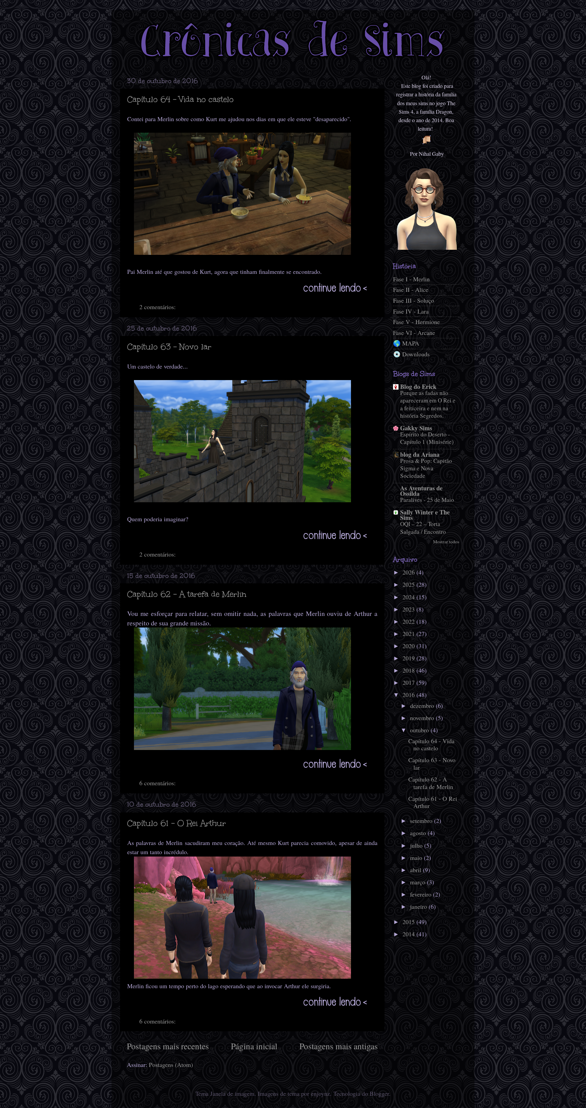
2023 (409, 609)
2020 (409, 646)
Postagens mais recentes (168, 1046)
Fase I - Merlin (411, 279)
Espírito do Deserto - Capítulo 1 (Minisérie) (427, 438)
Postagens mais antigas (338, 1046)
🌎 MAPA (406, 343)
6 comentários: (158, 783)
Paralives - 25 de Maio (427, 500)
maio (417, 857)
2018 (409, 670)
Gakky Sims (416, 428)
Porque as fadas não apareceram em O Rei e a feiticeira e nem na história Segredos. (427, 404)
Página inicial (254, 1046)
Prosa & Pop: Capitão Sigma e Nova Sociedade (426, 468)
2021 (409, 634)
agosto (419, 833)
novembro (423, 718)
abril (416, 870)
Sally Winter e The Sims (425, 515)
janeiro (419, 906)
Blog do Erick (418, 386)
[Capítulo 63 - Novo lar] (249, 542)
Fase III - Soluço (413, 300)
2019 (409, 658)
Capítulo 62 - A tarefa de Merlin (186, 594)
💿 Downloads (411, 354)
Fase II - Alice (410, 289)
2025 (409, 584)
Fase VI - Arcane (414, 332)
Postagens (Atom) (171, 1064)
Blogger (379, 1093)
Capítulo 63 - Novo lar (169, 346)
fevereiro (421, 894)
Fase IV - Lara (411, 311)
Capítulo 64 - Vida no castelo (180, 99)
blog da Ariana (420, 454)
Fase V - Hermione (416, 322)
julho (417, 845)
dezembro (423, 705)
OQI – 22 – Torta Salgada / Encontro (423, 527)
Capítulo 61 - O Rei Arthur (176, 823)
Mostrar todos (446, 542)
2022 (409, 621)
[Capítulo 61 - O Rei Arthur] (249, 1008)
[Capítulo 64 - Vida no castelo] (249, 294)
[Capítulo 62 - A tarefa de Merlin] (249, 771)
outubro (420, 730)
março (418, 882)
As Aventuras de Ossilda (421, 491)
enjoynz (320, 1093)
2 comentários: (158, 307)
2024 (409, 597)
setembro (422, 820)
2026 (409, 572)
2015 (409, 922)
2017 (409, 682)
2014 (409, 934)
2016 (409, 695)
